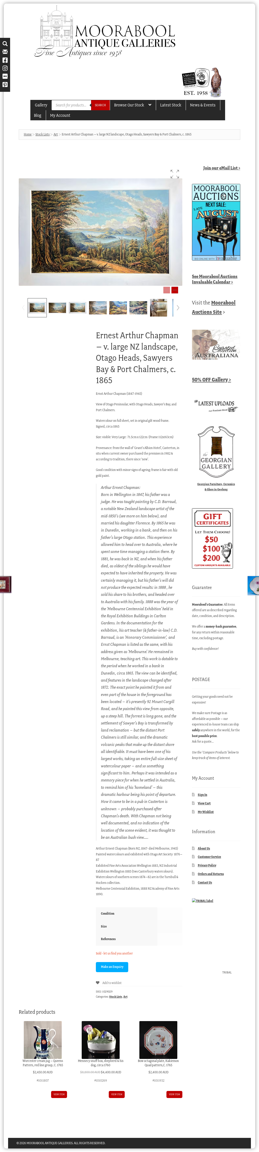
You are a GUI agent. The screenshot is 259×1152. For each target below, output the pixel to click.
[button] (174, 174)
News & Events (202, 104)
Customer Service (209, 857)
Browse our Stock (129, 104)
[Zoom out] (166, 290)
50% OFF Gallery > (211, 379)
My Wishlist (206, 812)
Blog (37, 115)
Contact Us (205, 882)
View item (59, 1094)
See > (215, 279)
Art (56, 134)
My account (60, 115)
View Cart (204, 803)
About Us (204, 848)
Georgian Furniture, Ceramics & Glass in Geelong (216, 486)
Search (100, 105)
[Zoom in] (174, 290)
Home (28, 134)
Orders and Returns (211, 874)
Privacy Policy (207, 865)
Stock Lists (42, 134)
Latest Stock (170, 104)
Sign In (202, 795)
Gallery (41, 104)
